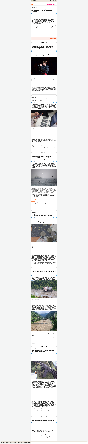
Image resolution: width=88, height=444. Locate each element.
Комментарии (44, 42)
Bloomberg (44, 166)
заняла (55, 81)
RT (31, 107)
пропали (32, 334)
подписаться (53, 38)
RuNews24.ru (33, 399)
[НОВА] (50, 4)
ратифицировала (50, 410)
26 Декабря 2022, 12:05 (34, 7)
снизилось (53, 143)
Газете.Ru (42, 221)
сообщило (33, 336)
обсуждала (53, 408)
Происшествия (33, 343)
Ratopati (40, 279)
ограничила (43, 202)
